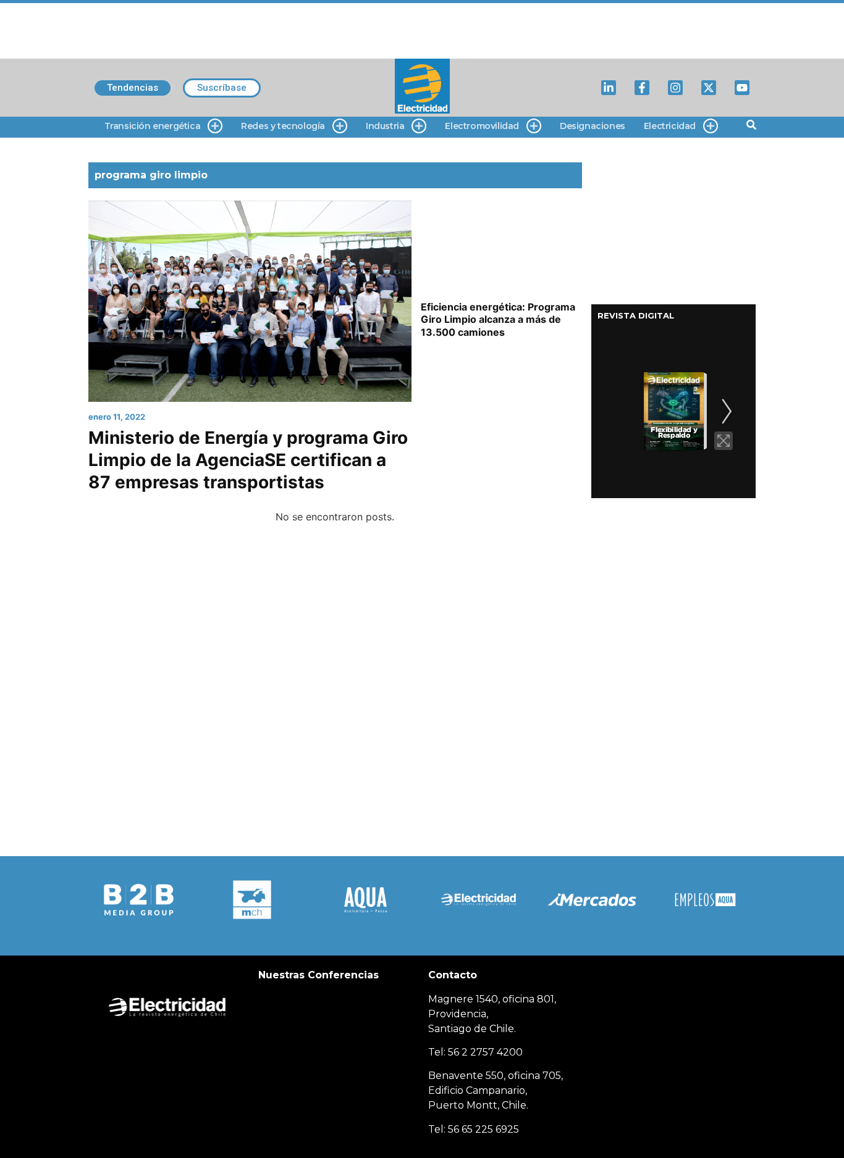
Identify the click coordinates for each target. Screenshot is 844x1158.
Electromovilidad (482, 125)
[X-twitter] (708, 87)
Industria (385, 125)
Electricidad (670, 125)
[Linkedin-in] (608, 87)
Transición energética (152, 125)
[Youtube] (742, 87)
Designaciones (592, 125)
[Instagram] (675, 87)
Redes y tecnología (283, 125)
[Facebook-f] (642, 87)
